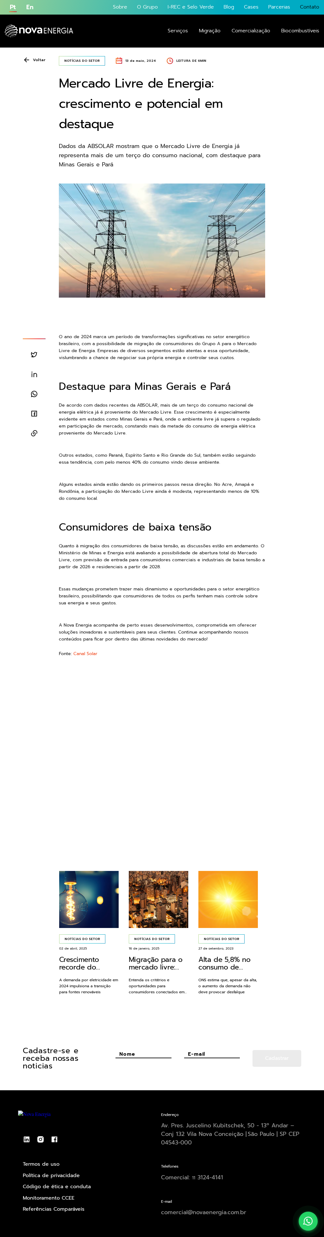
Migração (210, 31)
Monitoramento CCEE (48, 1198)
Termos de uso (41, 1164)
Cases (251, 7)
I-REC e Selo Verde (191, 7)
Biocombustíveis (300, 31)
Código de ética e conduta (57, 1186)
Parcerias (279, 7)
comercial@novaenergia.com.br (203, 1212)
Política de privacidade (51, 1175)
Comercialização (251, 31)
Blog (229, 7)
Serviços (178, 31)
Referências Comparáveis (53, 1209)
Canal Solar (85, 653)
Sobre (120, 7)
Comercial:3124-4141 (192, 1177)
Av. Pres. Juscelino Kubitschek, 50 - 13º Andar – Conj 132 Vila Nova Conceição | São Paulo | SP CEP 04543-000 (230, 1134)
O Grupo (147, 7)
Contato (309, 7)
